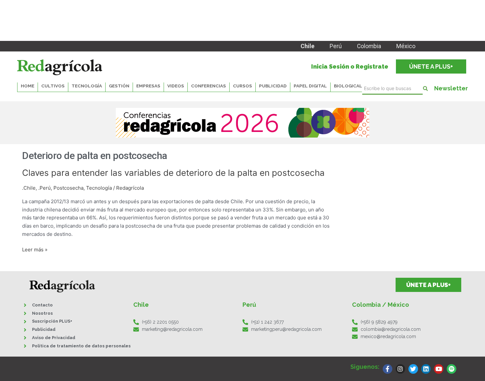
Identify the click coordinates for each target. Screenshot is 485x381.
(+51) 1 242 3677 (267, 322)
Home (27, 85)
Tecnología (99, 188)
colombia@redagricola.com (391, 329)
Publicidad (273, 85)
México (405, 46)
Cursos (242, 85)
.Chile (29, 188)
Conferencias (208, 85)
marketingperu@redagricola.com (286, 329)
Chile (307, 46)
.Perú (44, 188)
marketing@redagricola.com (172, 329)
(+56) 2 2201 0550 (160, 322)
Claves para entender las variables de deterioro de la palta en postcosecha (173, 173)
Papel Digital (310, 85)
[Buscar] (425, 88)
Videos (175, 85)
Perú (336, 46)
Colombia (369, 46)
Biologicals (349, 85)
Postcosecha (68, 188)
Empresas (148, 85)
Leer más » (35, 250)
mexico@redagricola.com (388, 336)
